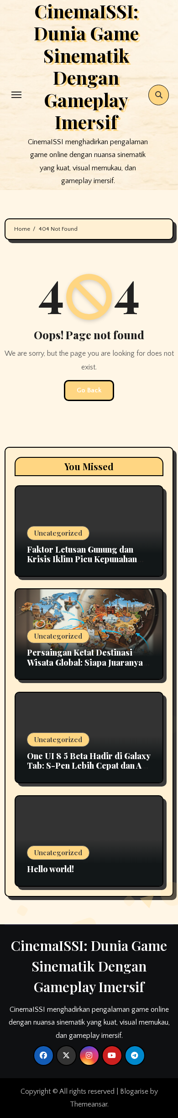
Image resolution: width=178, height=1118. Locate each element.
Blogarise (134, 1091)
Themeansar (88, 1104)
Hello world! (50, 868)
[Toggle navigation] (16, 94)
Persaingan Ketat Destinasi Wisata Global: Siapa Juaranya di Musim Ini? (85, 662)
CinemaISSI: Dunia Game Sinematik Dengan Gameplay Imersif (89, 966)
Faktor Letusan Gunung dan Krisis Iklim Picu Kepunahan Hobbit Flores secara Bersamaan (82, 564)
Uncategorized (58, 532)
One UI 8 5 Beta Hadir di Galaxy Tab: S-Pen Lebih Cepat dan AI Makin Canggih (88, 765)
